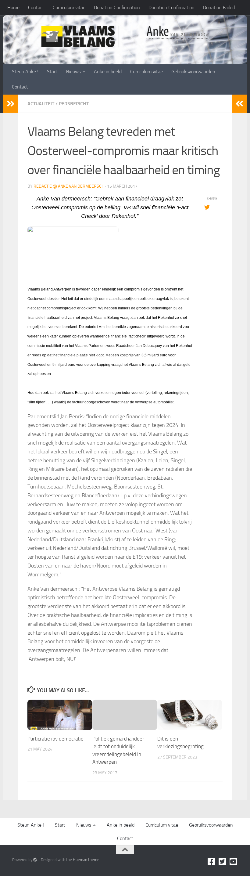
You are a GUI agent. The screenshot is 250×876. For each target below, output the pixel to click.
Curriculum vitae (69, 7)
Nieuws (73, 71)
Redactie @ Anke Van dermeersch (69, 186)
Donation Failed (219, 7)
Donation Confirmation (117, 7)
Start (52, 71)
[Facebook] (211, 861)
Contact (36, 7)
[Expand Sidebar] (10, 104)
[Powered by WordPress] (35, 860)
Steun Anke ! (25, 71)
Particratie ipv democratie (55, 739)
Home (13, 7)
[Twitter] (222, 861)
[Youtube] (233, 861)
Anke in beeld (108, 71)
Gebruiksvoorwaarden (193, 71)
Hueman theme (86, 859)
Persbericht (74, 103)
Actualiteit (40, 103)
